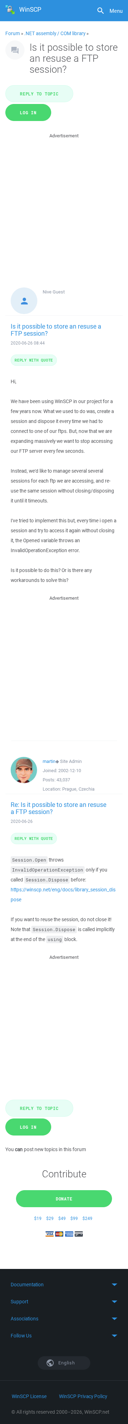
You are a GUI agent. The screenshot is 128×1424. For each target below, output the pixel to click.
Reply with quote (34, 360)
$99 (74, 1218)
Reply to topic (39, 94)
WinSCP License (29, 1396)
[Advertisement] (64, 204)
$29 (50, 1218)
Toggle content (64, 1284)
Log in (28, 112)
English (66, 1363)
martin (49, 761)
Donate (64, 1199)
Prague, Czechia (78, 789)
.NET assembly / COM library (54, 33)
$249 (87, 1218)
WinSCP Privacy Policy (83, 1396)
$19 (38, 1218)
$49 (62, 1218)
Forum (12, 33)
